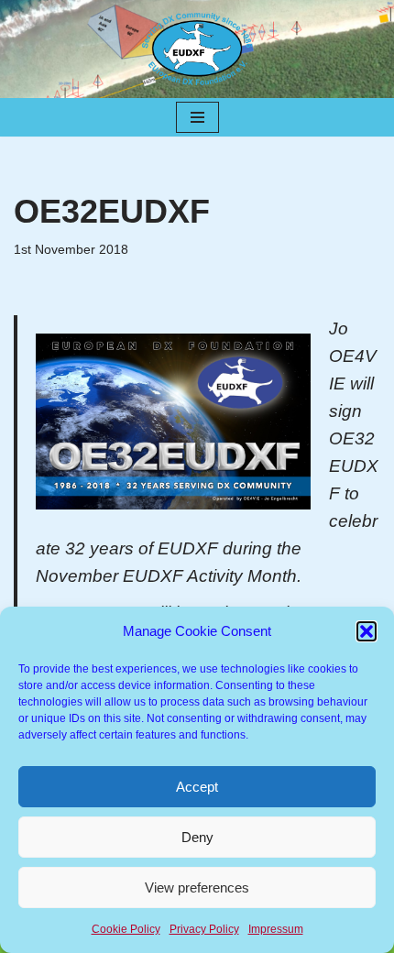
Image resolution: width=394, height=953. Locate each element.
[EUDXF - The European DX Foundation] (197, 49)
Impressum (275, 929)
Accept (197, 786)
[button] (366, 631)
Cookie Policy (126, 929)
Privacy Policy (204, 929)
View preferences (197, 887)
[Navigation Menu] (197, 117)
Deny (197, 837)
